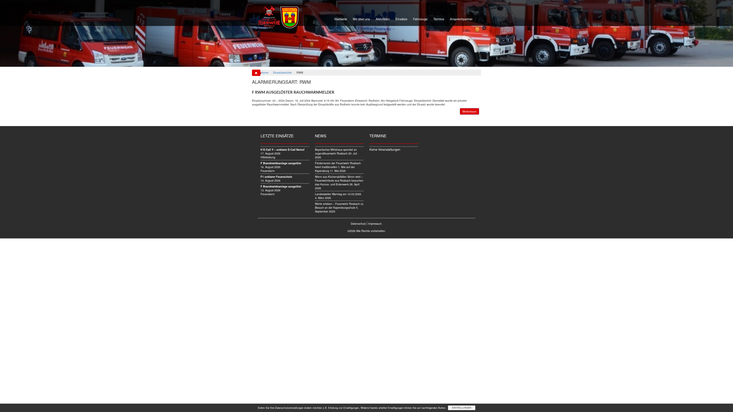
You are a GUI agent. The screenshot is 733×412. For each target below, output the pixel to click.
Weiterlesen (469, 111)
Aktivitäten (383, 19)
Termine (438, 19)
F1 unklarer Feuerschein (276, 177)
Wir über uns (361, 19)
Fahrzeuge (420, 19)
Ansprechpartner (461, 19)
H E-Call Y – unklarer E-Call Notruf (282, 149)
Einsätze (401, 19)
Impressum (375, 223)
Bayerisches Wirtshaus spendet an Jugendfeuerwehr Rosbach (336, 151)
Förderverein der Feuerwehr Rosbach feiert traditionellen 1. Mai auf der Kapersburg (338, 167)
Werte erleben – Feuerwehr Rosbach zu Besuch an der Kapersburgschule (339, 205)
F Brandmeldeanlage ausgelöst (281, 163)
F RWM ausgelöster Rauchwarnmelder (293, 92)
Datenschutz (358, 223)
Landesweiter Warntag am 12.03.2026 (338, 194)
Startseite (340, 19)
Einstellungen (461, 407)
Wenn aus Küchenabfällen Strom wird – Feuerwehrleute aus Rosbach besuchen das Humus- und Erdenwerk (339, 180)
